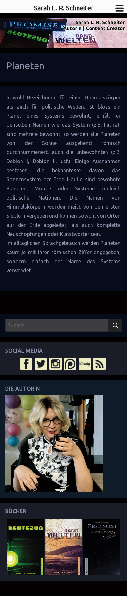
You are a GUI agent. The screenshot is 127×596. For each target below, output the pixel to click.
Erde (58, 179)
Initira (111, 125)
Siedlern (16, 216)
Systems (54, 116)
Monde (43, 188)
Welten (76, 107)
